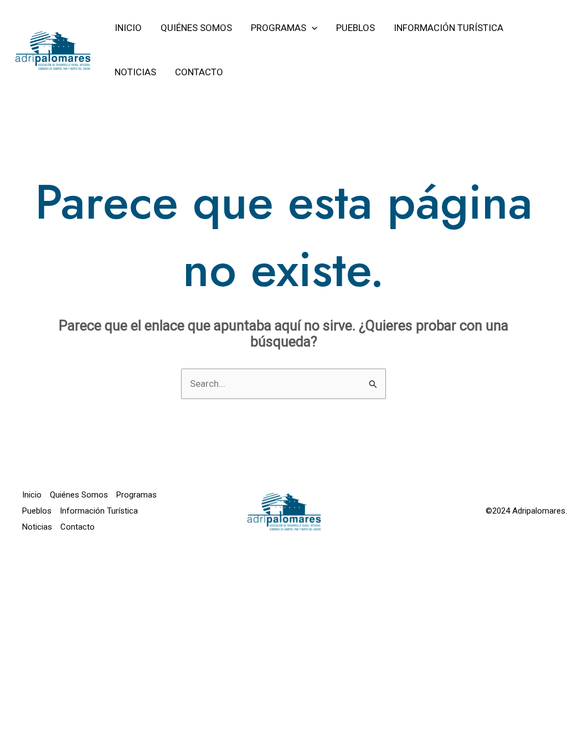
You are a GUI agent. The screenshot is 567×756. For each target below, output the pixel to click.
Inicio (32, 495)
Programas (136, 495)
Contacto (77, 527)
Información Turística (99, 511)
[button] (311, 28)
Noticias (37, 527)
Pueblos (36, 511)
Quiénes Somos (79, 495)
